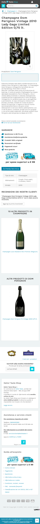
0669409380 (14, 422)
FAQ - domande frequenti (13, 486)
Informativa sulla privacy (13, 477)
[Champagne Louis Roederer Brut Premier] (20, 234)
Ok (37, 520)
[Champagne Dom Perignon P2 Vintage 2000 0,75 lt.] (20, 301)
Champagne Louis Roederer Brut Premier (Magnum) (20, 251)
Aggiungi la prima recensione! (13, 204)
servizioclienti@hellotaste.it (18, 433)
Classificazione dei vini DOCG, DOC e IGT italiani (19, 491)
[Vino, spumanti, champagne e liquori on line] (10, 2)
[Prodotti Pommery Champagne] (28, 352)
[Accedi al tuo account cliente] (32, 2)
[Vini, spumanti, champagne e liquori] (3, 11)
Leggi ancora (8, 405)
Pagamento (9, 471)
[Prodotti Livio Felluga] (11, 352)
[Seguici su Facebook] (23, 442)
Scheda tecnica (11, 169)
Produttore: (6, 71)
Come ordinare (10, 468)
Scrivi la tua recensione (11, 123)
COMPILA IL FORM (15, 437)
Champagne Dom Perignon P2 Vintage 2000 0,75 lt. (20, 319)
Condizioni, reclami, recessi (14, 483)
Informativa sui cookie (12, 480)
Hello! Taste (19, 389)
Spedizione (9, 474)
